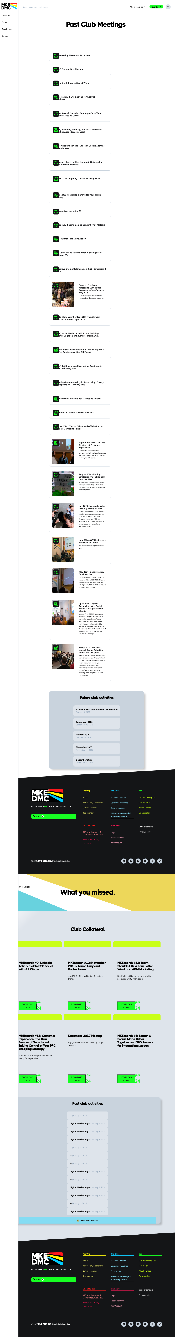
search (168, 7)
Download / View (27, 1006)
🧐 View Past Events (87, 1220)
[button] (137, 6)
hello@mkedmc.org (91, 839)
